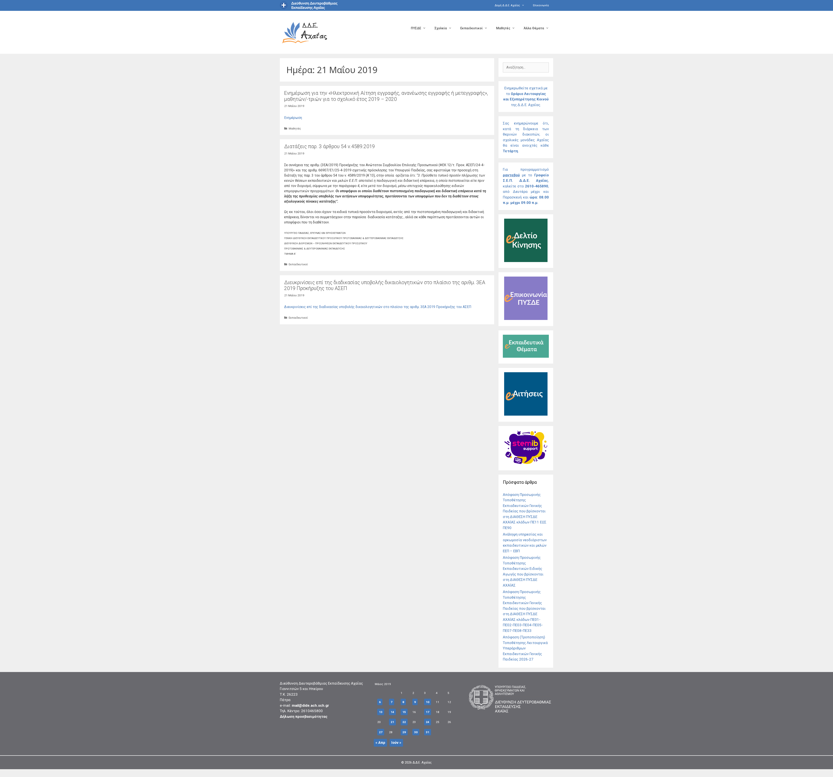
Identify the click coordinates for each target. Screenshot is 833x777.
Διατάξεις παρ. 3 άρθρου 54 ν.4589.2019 (329, 146)
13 (380, 712)
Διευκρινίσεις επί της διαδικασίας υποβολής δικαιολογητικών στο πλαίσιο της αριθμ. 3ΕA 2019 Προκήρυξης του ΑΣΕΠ (377, 307)
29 (404, 732)
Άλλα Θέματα (534, 28)
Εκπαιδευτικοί (471, 28)
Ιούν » (396, 742)
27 (380, 732)
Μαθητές (503, 28)
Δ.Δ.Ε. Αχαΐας (422, 762)
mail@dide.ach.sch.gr (310, 705)
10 (427, 702)
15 (404, 712)
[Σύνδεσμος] (526, 261)
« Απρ (380, 742)
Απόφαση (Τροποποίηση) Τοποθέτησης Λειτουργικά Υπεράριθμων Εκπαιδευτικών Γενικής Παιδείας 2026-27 (525, 648)
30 (416, 732)
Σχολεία (441, 28)
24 (427, 722)
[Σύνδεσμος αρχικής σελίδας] (305, 32)
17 (427, 712)
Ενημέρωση (293, 118)
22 (404, 722)
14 (392, 712)
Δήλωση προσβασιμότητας (304, 716)
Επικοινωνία (541, 5)
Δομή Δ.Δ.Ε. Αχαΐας (507, 5)
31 (427, 732)
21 (392, 722)
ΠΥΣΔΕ (416, 28)
